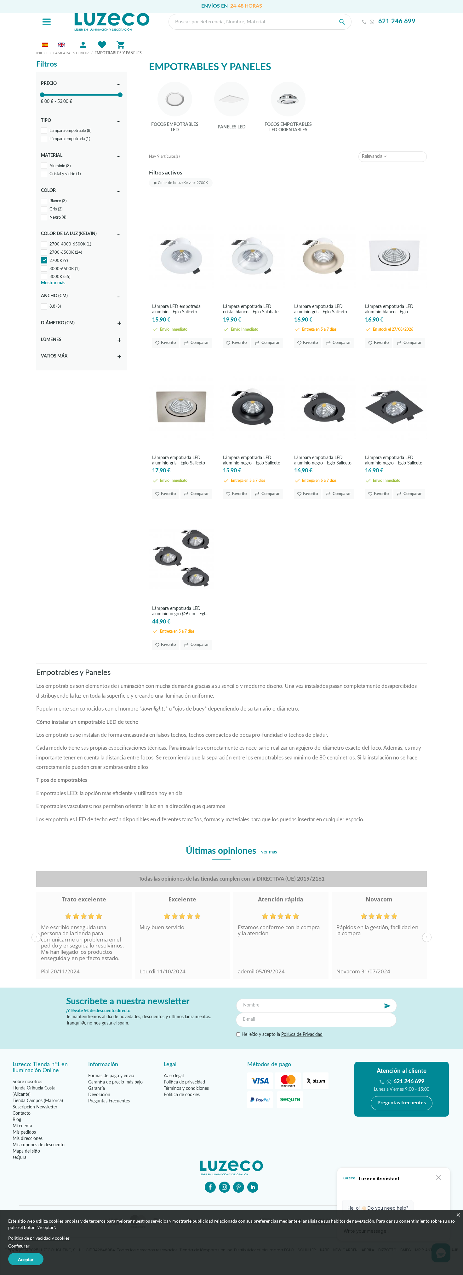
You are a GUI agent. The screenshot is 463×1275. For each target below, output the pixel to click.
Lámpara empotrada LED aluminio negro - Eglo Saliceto (251, 460)
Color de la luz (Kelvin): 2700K (182, 183)
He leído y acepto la (281, 1034)
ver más (269, 852)
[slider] (42, 94)
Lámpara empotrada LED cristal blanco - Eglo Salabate (250, 309)
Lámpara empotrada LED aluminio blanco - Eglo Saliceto (389, 309)
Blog (17, 1120)
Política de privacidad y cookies (39, 1238)
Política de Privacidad (302, 1034)
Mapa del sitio (26, 1151)
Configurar (19, 1245)
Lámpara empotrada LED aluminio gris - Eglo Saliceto (320, 309)
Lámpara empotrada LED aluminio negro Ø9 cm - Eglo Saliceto (180, 611)
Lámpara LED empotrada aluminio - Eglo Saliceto (176, 309)
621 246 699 (396, 22)
